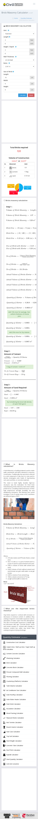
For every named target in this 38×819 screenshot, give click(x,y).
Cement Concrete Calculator (15, 653)
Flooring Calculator (12, 676)
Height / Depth (9, 47)
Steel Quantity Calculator (14, 759)
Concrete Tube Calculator (14, 745)
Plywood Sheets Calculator (15, 718)
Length (6, 37)
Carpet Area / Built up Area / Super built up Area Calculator (19, 648)
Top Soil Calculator (12, 736)
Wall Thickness (9, 57)
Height (6, 86)
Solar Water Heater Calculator (16, 699)
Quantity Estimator (15, 637)
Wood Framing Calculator (14, 713)
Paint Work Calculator (13, 704)
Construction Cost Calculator (15, 642)
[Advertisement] (19, 122)
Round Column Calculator (14, 727)
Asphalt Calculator (12, 755)
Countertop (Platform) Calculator (17, 681)
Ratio (6, 63)
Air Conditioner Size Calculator (16, 690)
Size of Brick (8, 72)
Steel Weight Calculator (14, 741)
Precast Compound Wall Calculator (17, 672)
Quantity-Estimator (26, 18)
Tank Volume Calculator (14, 686)
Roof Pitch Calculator (13, 750)
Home (16, 18)
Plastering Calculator (13, 658)
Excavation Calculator (13, 709)
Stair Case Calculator (13, 732)
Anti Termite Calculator (13, 722)
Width (6, 80)
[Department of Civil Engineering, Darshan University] (15, 816)
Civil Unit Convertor (12, 764)
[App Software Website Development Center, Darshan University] (7, 816)
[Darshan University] (27, 816)
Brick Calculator (11, 663)
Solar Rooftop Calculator (14, 695)
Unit (6, 30)
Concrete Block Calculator (14, 667)
